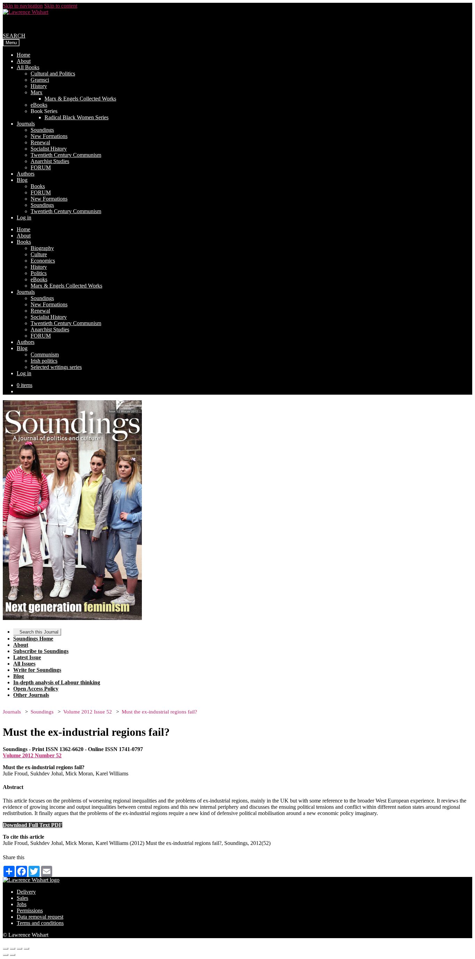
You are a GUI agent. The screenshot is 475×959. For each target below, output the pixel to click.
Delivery (26, 892)
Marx (36, 92)
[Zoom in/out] (26, 949)
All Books (28, 67)
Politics (39, 273)
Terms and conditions (40, 923)
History (39, 86)
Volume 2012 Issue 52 (87, 712)
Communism (45, 354)
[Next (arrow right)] (12, 955)
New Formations (49, 136)
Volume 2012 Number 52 (32, 755)
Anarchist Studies (50, 161)
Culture (39, 254)
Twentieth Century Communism (66, 155)
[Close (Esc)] (5, 949)
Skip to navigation (23, 6)
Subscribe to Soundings (41, 651)
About (24, 61)
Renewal (40, 142)
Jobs (21, 904)
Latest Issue (27, 657)
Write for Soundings (37, 670)
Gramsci (40, 80)
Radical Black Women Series (76, 117)
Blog (22, 180)
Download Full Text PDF (32, 825)
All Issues (24, 664)
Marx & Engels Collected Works (80, 99)
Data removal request (40, 917)
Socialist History (49, 149)
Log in (24, 217)
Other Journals (31, 695)
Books (38, 186)
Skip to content (60, 6)
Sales (22, 898)
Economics (43, 261)
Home (23, 55)
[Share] (12, 949)
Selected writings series (56, 367)
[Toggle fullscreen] (19, 949)
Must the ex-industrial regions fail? (159, 712)
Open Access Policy (35, 689)
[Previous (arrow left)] (5, 955)
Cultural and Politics (53, 73)
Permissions (30, 910)
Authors (25, 174)
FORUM (41, 167)
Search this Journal (38, 632)
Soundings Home (33, 639)
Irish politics (44, 361)
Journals (26, 124)
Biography (42, 248)
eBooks (39, 105)
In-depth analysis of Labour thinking (56, 682)
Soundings (42, 130)
